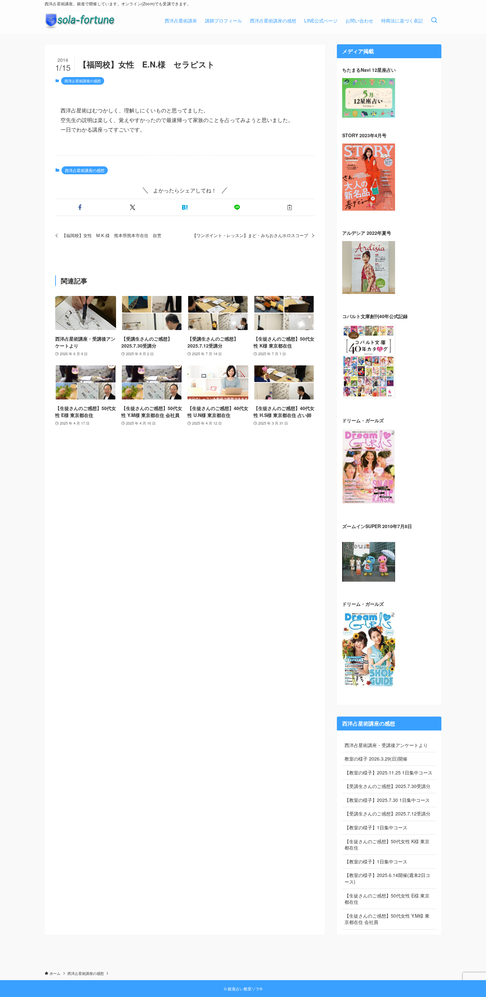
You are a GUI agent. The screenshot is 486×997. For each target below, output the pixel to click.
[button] (80, 207)
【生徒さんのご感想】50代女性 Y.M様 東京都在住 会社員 (386, 919)
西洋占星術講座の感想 (82, 80)
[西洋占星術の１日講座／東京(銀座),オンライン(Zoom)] (80, 20)
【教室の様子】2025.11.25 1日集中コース (388, 772)
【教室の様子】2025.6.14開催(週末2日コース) (387, 878)
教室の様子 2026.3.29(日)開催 (375, 758)
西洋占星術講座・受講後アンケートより (386, 745)
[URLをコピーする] (289, 207)
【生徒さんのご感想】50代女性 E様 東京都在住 (386, 898)
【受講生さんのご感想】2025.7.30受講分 (387, 786)
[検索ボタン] (434, 20)
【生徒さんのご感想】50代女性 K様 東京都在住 (386, 844)
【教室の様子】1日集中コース (375, 827)
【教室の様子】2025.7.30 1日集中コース (387, 800)
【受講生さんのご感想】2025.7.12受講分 (387, 813)
